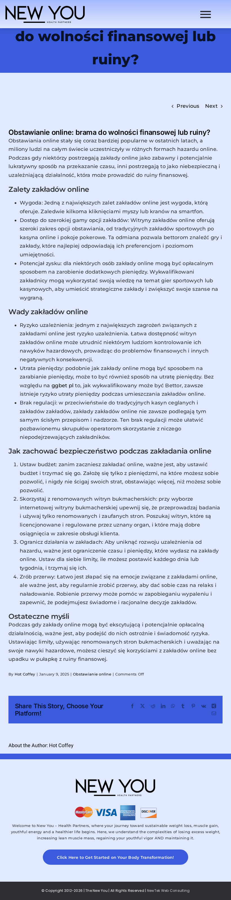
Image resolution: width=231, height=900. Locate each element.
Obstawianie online (92, 674)
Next (211, 106)
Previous (188, 106)
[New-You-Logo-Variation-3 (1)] (45, 5)
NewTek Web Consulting (168, 890)
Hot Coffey (25, 674)
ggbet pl (63, 385)
